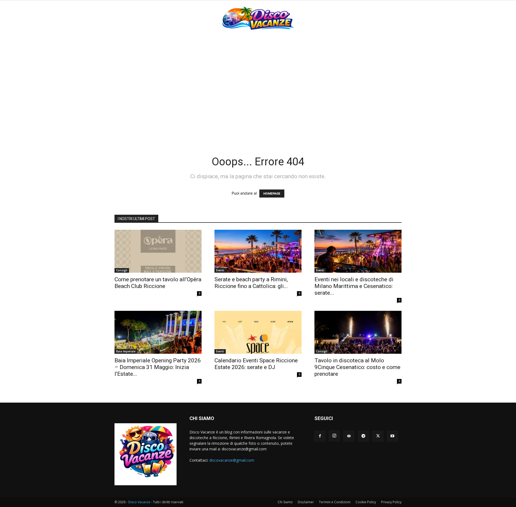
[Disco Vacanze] (258, 18)
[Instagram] (334, 436)
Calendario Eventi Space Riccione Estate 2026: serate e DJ (256, 363)
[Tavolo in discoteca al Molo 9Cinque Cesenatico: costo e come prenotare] (358, 332)
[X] (377, 436)
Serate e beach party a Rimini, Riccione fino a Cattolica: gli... (251, 282)
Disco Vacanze (139, 502)
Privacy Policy (391, 502)
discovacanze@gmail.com (231, 460)
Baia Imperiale (125, 351)
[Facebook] (319, 436)
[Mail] (348, 436)
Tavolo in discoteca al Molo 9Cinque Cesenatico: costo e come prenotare (357, 367)
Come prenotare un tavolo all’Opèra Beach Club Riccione (157, 282)
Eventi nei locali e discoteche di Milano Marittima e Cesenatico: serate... (353, 286)
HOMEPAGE (271, 193)
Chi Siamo (285, 502)
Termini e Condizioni (334, 502)
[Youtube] (392, 436)
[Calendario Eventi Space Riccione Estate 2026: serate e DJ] (258, 332)
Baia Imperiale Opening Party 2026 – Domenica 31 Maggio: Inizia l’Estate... (157, 367)
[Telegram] (363, 436)
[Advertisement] (258, 75)
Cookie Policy (366, 502)
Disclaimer (306, 502)
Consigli (121, 270)
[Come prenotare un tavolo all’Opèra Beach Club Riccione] (158, 251)
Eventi (220, 270)
